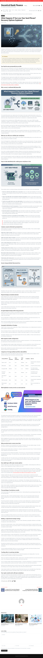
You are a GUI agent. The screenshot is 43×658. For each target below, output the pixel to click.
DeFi (4, 10)
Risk (7, 11)
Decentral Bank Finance (12, 5)
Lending (16, 10)
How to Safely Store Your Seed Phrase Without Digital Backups (21, 624)
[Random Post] (38, 10)
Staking (19, 10)
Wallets (6, 10)
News (10, 11)
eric (21, 605)
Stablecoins (23, 10)
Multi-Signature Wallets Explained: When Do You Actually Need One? (35, 624)
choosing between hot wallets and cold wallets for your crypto (24, 472)
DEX (13, 10)
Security (4, 11)
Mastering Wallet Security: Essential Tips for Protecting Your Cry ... (7, 624)
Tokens (10, 10)
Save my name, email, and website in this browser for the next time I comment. (16, 648)
